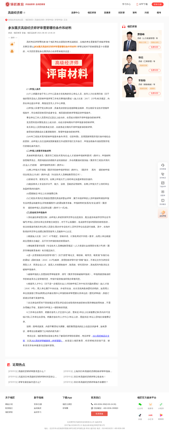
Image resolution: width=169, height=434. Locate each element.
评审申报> (50, 20)
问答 (147, 12)
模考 (159, 12)
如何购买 (37, 408)
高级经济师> (40, 20)
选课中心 (75, 12)
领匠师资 (92, 12)
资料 (135, 12)
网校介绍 (9, 404)
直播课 (107, 12)
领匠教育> (29, 20)
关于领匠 (10, 397)
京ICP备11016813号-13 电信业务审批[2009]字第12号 (84, 425)
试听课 (121, 12)
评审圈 (65, 408)
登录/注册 (158, 4)
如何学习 (37, 412)
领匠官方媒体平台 (146, 397)
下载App (67, 397)
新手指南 (38, 397)
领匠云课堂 (67, 404)
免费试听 (154, 47)
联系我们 (9, 408)
